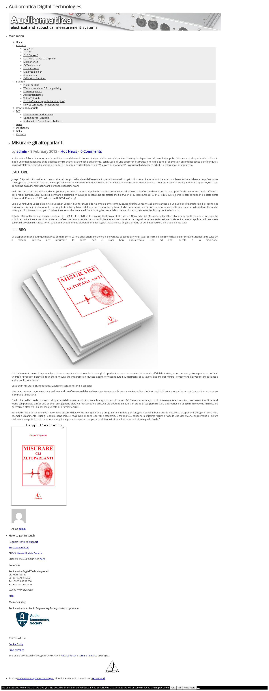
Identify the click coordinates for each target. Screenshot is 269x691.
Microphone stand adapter (38, 114)
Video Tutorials (31, 98)
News (19, 124)
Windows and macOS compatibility (42, 88)
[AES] (32, 626)
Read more (189, 687)
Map (11, 595)
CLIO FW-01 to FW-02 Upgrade (39, 58)
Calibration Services (34, 78)
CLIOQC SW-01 (31, 68)
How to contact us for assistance (41, 104)
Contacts (21, 134)
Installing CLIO (31, 84)
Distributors (22, 127)
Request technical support (23, 541)
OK (173, 687)
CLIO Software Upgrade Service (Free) (44, 101)
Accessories (30, 75)
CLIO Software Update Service (25, 553)
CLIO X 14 (28, 48)
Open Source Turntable (36, 117)
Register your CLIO (19, 547)
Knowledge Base (32, 91)
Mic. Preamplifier (32, 71)
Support (20, 81)
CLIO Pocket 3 (30, 55)
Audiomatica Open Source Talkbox (42, 121)
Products (21, 45)
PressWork (99, 678)
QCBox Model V (31, 65)
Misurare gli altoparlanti (37, 142)
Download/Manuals (27, 108)
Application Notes (33, 94)
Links (19, 131)
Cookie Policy (16, 644)
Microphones (30, 61)
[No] (198, 688)
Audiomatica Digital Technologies (35, 678)
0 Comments (91, 151)
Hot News (69, 151)
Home (19, 42)
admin (21, 151)
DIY (18, 111)
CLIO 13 (27, 52)
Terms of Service (88, 655)
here (42, 558)
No (179, 687)
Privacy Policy (16, 650)
